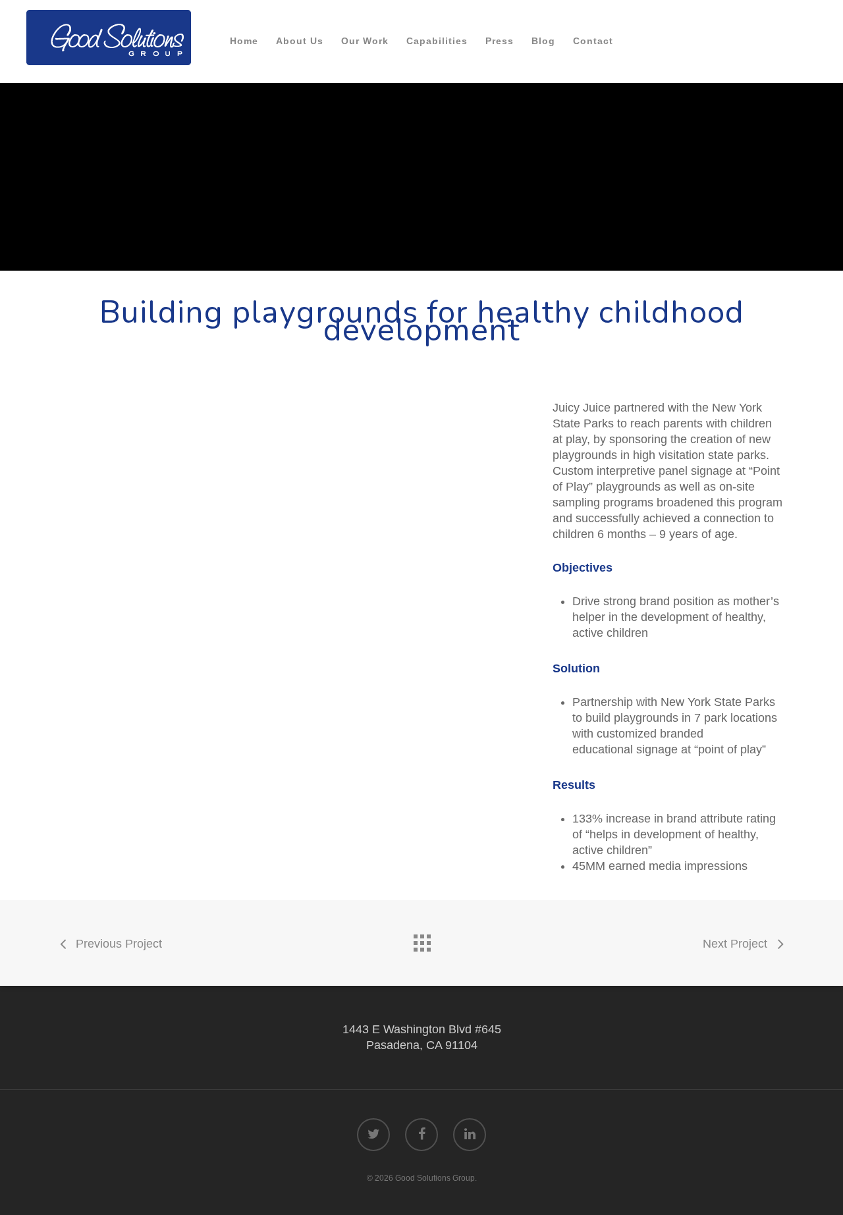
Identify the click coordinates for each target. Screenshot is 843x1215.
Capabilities (437, 41)
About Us (299, 41)
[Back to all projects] (421, 940)
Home (244, 41)
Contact (593, 41)
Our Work (365, 41)
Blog (543, 41)
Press (499, 41)
